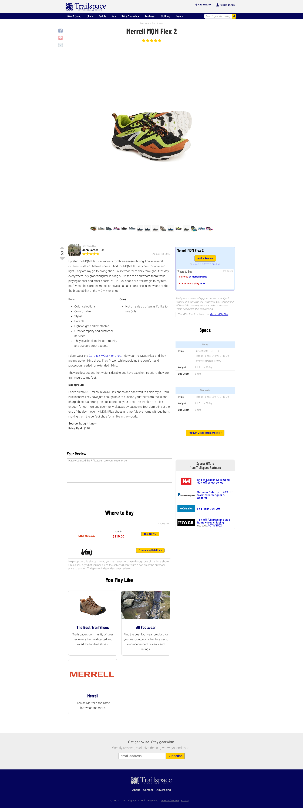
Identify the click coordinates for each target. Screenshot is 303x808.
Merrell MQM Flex (219, 314)
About (136, 790)
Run (114, 16)
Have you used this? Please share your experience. (97, 460)
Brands (179, 16)
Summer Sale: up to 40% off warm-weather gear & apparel (215, 495)
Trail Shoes (157, 23)
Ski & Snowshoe (131, 16)
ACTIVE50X (214, 525)
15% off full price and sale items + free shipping (213, 521)
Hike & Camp (74, 16)
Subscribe (175, 756)
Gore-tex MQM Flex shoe (105, 355)
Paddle (102, 16)
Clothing (165, 16)
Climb (90, 16)
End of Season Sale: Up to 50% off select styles (213, 481)
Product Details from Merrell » (205, 432)
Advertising (163, 790)
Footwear (150, 16)
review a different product (206, 264)
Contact (148, 790)
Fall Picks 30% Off (208, 509)
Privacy (185, 800)
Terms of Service (170, 800)
